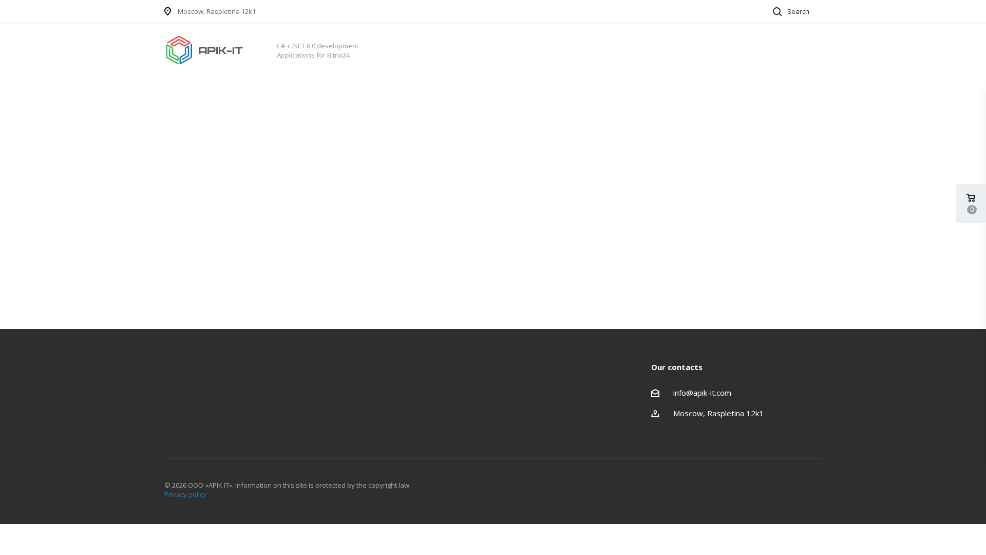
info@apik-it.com (702, 392)
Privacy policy (185, 494)
